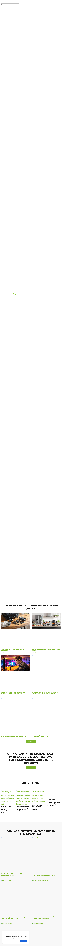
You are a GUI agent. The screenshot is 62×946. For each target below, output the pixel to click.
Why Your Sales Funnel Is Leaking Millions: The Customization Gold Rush (7, 809)
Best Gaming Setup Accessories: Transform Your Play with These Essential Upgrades (45, 693)
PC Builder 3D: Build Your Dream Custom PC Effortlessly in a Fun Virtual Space (14, 693)
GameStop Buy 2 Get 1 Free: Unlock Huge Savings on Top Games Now (13, 917)
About (22, 6)
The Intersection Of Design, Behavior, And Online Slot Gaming (22, 809)
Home (22, 2)
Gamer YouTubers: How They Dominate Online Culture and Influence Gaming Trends (46, 874)
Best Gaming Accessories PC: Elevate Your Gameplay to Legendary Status (44, 735)
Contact (27, 6)
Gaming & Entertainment (40, 2)
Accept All (23, 941)
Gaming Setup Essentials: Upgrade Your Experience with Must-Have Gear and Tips (13, 735)
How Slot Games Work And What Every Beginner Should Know (12, 874)
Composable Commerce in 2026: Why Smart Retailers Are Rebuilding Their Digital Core (53, 802)
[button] (60, 4)
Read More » (3, 652)
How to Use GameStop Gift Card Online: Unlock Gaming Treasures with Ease (46, 917)
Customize (8, 941)
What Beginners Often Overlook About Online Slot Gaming (37, 807)
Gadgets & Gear (29, 2)
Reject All (15, 941)
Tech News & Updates (51, 2)
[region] (15, 937)
